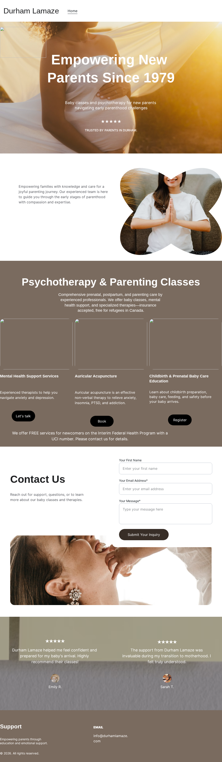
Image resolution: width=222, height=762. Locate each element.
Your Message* (129, 501)
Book (102, 421)
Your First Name (130, 460)
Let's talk (23, 416)
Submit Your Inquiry (144, 534)
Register (180, 420)
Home (72, 11)
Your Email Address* (133, 480)
